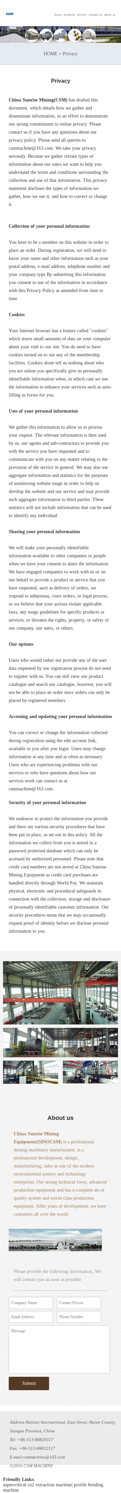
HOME (50, 53)
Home (58, 14)
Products (69, 14)
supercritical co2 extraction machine (37, 1484)
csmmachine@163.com (31, 148)
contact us (95, 14)
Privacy (82, 14)
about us (110, 14)
